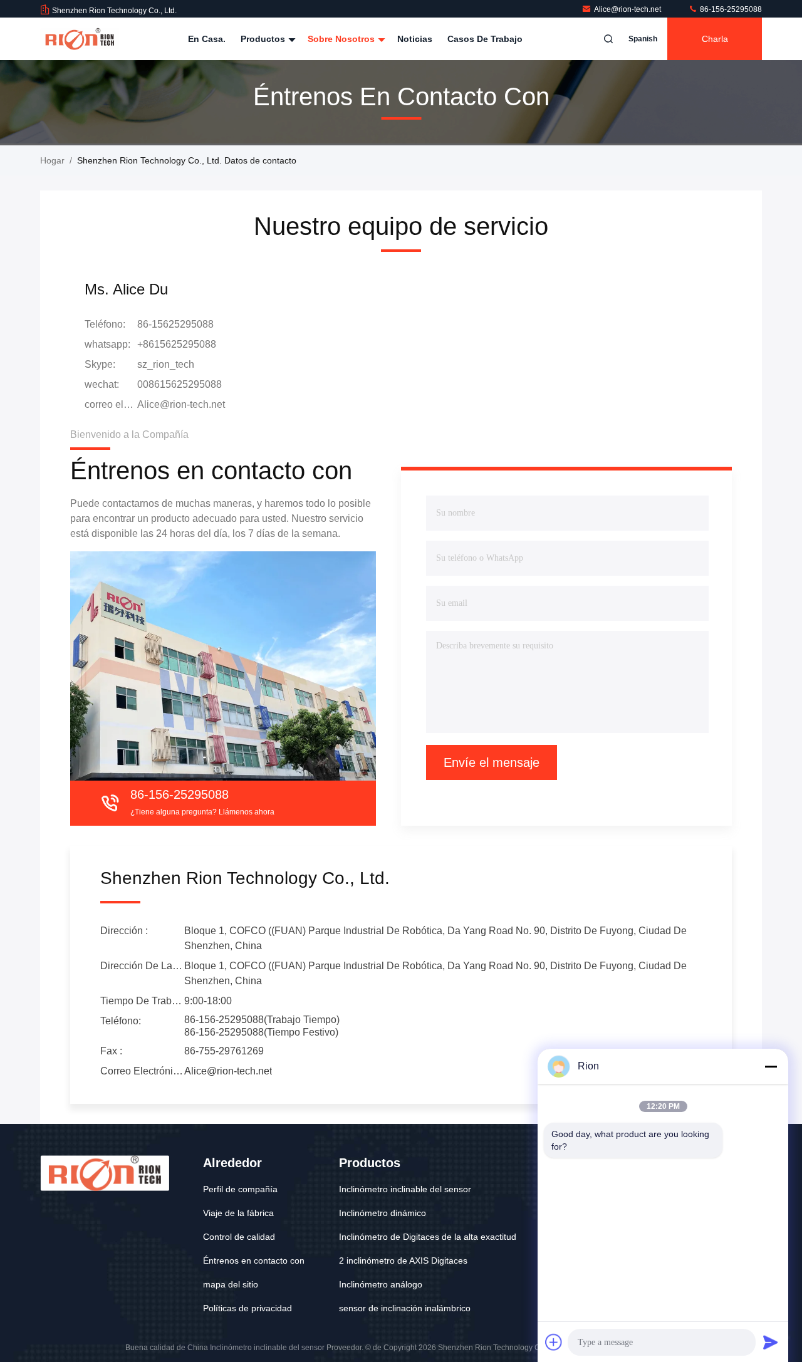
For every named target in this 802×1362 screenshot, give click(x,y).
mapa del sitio (230, 1284)
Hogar (52, 160)
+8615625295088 (176, 344)
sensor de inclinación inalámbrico (405, 1308)
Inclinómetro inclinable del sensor (405, 1189)
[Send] (771, 1342)
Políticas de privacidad (247, 1308)
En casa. (207, 39)
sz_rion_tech (165, 364)
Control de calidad (239, 1237)
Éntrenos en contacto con (254, 1260)
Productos (264, 39)
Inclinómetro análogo (380, 1284)
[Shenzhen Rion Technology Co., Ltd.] (79, 39)
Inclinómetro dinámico (382, 1213)
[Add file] (554, 1342)
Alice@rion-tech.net (628, 9)
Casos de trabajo (485, 39)
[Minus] (770, 1066)
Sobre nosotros (342, 39)
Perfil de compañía (240, 1189)
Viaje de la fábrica (238, 1213)
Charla (715, 39)
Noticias (414, 39)
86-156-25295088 (730, 9)
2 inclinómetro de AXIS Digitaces (403, 1260)
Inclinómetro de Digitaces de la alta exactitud (427, 1237)
